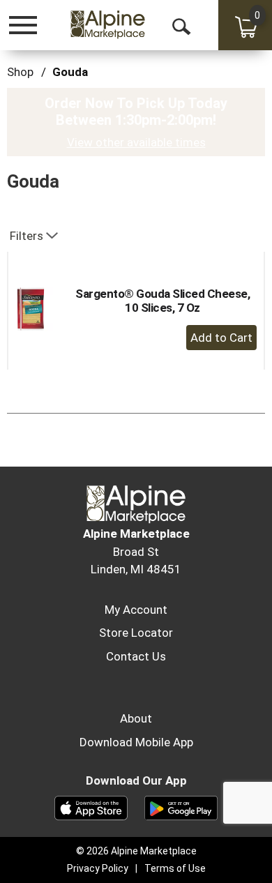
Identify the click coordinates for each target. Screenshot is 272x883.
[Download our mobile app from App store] (91, 807)
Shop (20, 72)
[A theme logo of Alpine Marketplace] (107, 24)
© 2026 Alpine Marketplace (136, 850)
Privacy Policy (97, 868)
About (136, 718)
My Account (136, 610)
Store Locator (136, 633)
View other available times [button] (136, 142)
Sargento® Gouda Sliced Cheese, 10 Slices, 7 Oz (162, 301)
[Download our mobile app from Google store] (181, 807)
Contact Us (136, 656)
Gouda (70, 72)
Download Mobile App (136, 742)
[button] (221, 337)
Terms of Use (175, 868)
